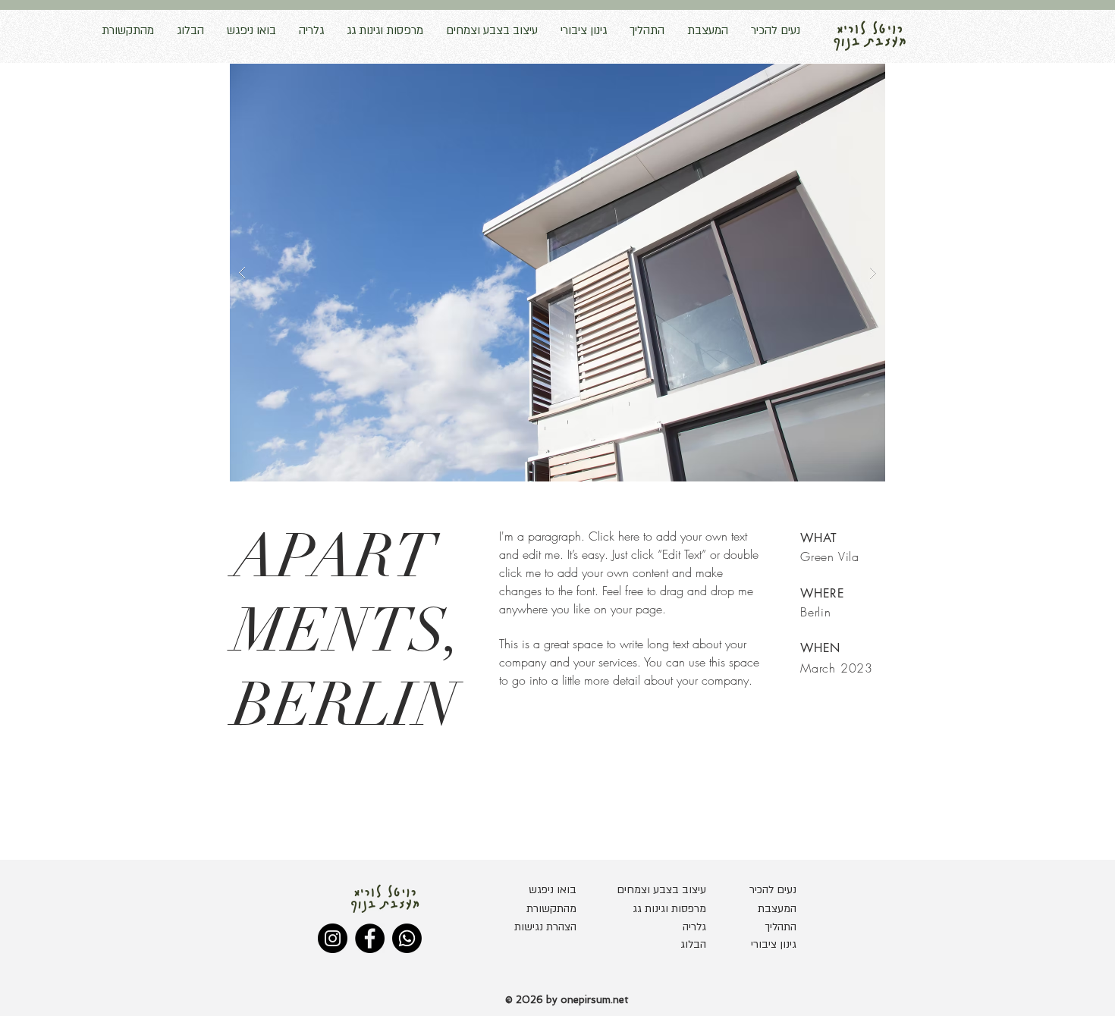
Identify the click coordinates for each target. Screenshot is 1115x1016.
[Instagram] (332, 938)
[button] (557, 272)
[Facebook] (370, 938)
